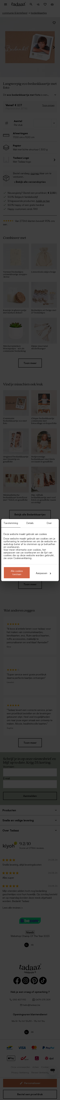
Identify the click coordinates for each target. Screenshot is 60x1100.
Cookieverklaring (22, 558)
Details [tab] (30, 523)
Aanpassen (41, 573)
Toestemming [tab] (11, 523)
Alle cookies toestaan (17, 573)
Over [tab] (49, 523)
